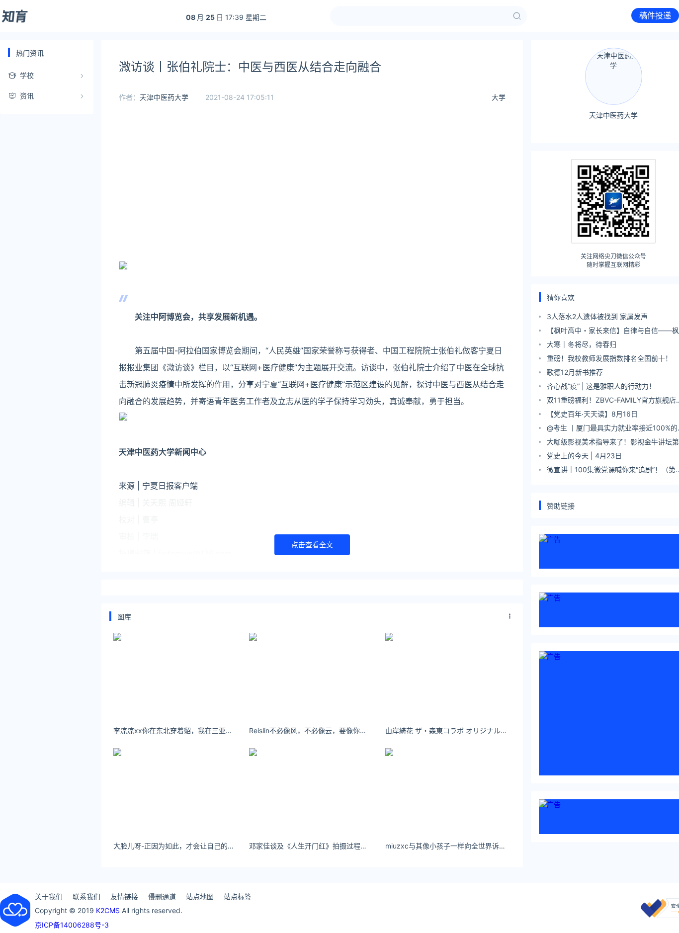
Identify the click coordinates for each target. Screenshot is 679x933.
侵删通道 (162, 896)
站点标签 (238, 896)
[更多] (510, 616)
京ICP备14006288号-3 (72, 925)
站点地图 (200, 896)
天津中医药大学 (164, 97)
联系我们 (86, 896)
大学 (499, 97)
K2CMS (108, 910)
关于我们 (49, 896)
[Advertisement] (312, 188)
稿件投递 (655, 15)
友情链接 (124, 896)
